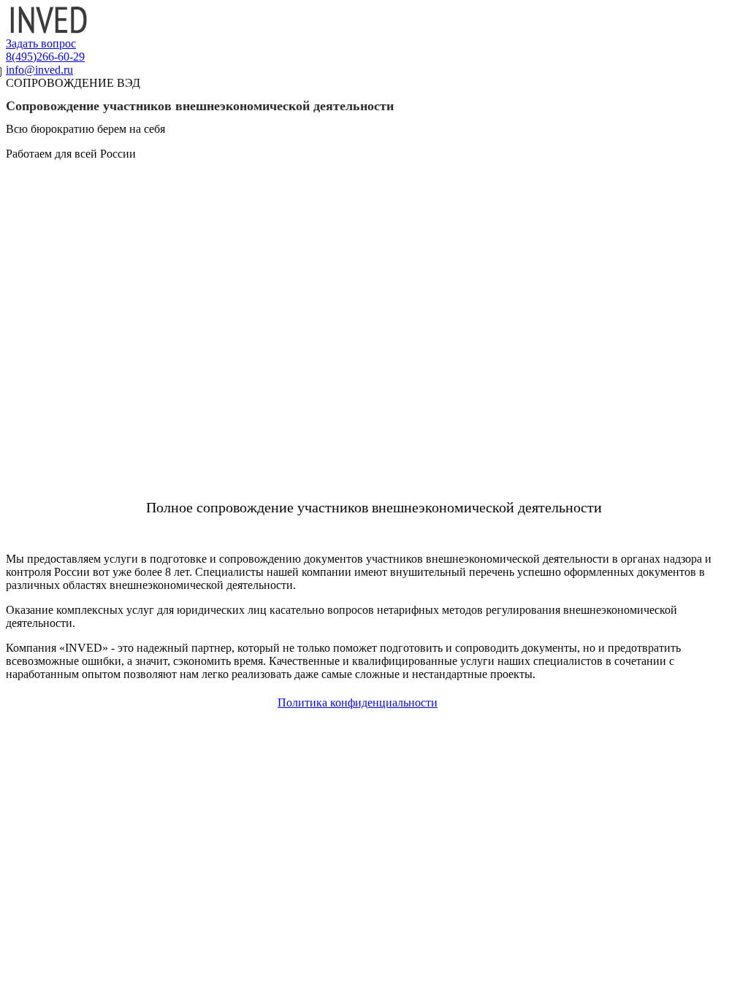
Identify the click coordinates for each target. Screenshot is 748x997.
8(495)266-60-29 (45, 56)
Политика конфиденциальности (358, 702)
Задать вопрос (41, 43)
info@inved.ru (39, 69)
